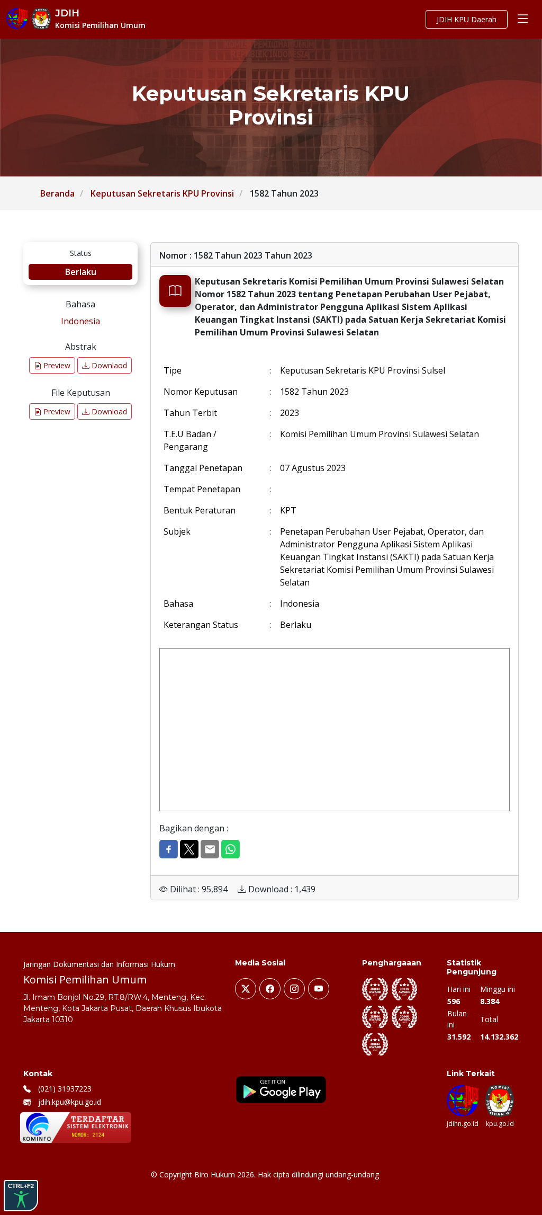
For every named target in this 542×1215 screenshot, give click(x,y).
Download (108, 411)
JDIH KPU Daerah (466, 19)
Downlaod (108, 365)
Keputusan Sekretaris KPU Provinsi (162, 193)
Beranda (57, 193)
